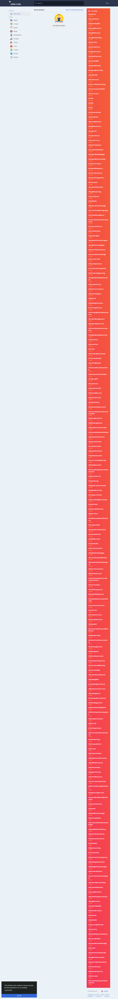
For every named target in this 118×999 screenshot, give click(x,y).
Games (15, 57)
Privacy (107, 994)
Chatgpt (90, 994)
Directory (106, 996)
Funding (15, 39)
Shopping (90, 996)
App (94, 994)
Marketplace (17, 35)
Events (15, 27)
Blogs (15, 31)
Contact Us (99, 996)
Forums (15, 50)
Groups (15, 24)
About (98, 994)
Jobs (15, 46)
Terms (102, 994)
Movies (15, 53)
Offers (15, 42)
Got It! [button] (19, 995)
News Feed (16, 14)
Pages (15, 20)
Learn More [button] (8, 990)
